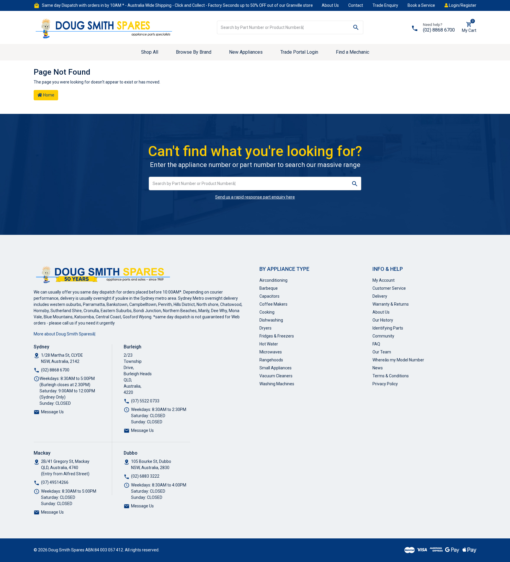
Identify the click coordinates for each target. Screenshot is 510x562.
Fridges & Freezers (276, 336)
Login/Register (462, 5)
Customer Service (389, 288)
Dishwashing (271, 320)
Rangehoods (271, 360)
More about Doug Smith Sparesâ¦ (64, 334)
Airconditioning (273, 280)
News (377, 368)
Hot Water (268, 344)
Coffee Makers (273, 304)
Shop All (149, 52)
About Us (330, 5)
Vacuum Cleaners (275, 375)
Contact (355, 5)
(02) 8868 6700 (439, 30)
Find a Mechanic (352, 52)
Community (383, 336)
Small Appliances (275, 368)
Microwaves (270, 352)
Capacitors (269, 296)
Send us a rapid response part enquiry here (255, 197)
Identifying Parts (387, 328)
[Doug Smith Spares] (104, 27)
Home (48, 95)
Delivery (379, 296)
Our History (382, 320)
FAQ (376, 344)
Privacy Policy (385, 383)
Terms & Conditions (390, 375)
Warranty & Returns (390, 304)
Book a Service (421, 5)
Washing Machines (276, 383)
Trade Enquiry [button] (385, 5)
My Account (383, 280)
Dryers (265, 328)
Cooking (266, 312)
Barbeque (268, 288)
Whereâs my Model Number (398, 360)
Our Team (381, 352)
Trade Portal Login (299, 52)
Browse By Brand (193, 52)
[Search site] (356, 27)
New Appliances (246, 52)
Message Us (52, 411)
